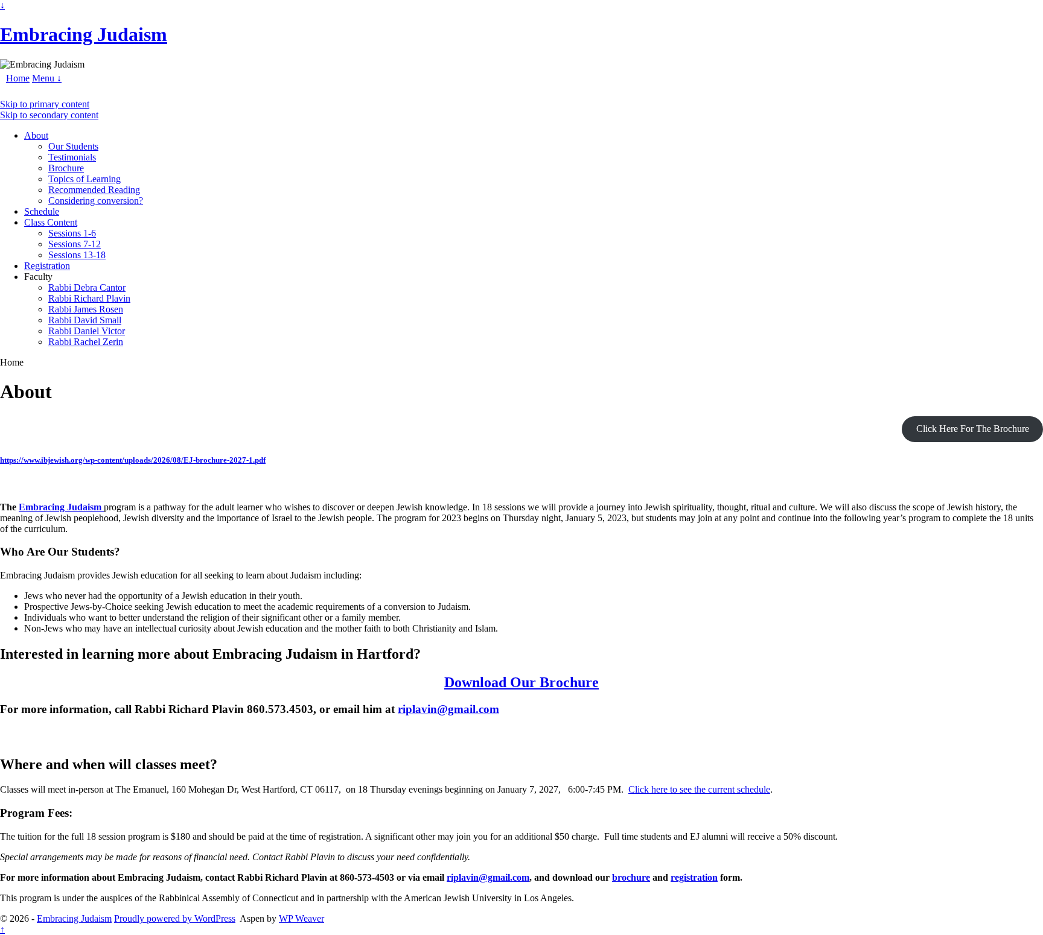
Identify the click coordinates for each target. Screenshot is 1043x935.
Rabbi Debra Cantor (87, 287)
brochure (631, 877)
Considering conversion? (95, 200)
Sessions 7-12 (74, 244)
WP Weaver (301, 918)
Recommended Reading (94, 190)
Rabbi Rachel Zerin (85, 342)
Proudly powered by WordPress (174, 918)
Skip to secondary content (49, 115)
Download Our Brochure (521, 682)
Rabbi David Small (84, 320)
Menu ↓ (47, 78)
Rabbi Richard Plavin (89, 298)
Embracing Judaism (83, 34)
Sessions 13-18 (77, 255)
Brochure (66, 168)
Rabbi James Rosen (85, 309)
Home (18, 78)
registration (694, 877)
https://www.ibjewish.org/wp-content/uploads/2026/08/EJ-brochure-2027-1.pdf (133, 459)
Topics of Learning (84, 179)
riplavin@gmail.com (448, 709)
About (36, 135)
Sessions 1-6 (72, 233)
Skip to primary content (44, 104)
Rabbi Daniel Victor (86, 331)
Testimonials (72, 157)
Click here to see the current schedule (699, 789)
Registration (47, 266)
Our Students (73, 146)
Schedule (41, 211)
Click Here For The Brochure (972, 428)
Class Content (50, 222)
